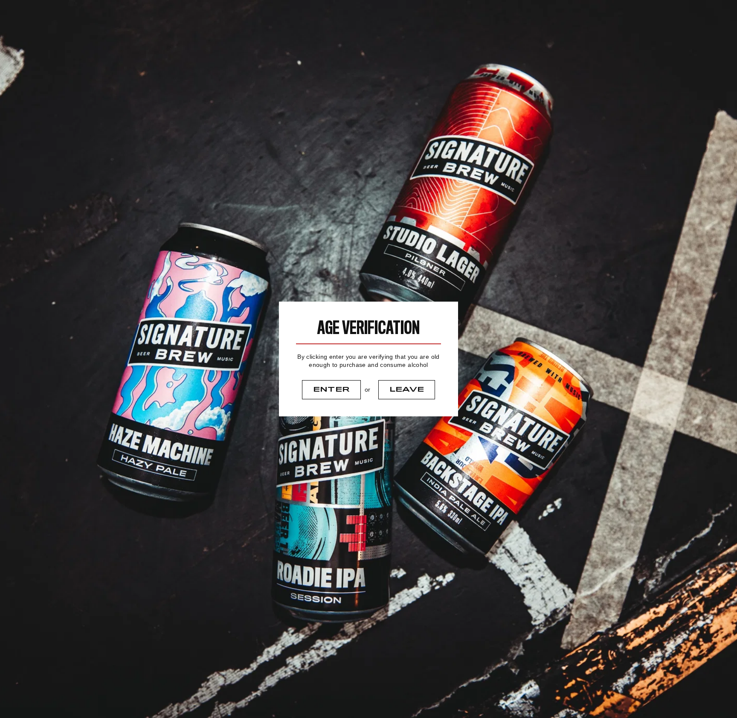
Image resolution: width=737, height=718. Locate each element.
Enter (331, 389)
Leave (406, 389)
